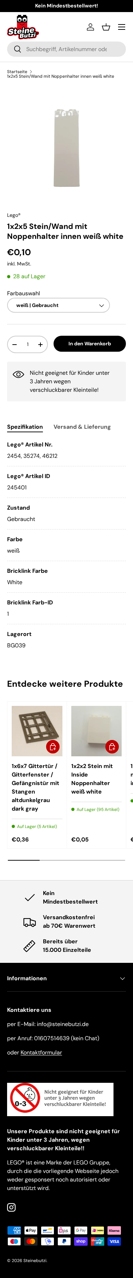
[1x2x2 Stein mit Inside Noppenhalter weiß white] (96, 731)
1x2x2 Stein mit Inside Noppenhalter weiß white (92, 778)
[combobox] (66, 49)
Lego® (14, 215)
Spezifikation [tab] (25, 426)
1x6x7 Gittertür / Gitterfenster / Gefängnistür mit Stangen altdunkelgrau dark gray (35, 787)
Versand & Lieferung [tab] (82, 426)
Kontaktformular (41, 1052)
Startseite (17, 72)
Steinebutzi (34, 1260)
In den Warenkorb (89, 343)
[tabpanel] (66, 545)
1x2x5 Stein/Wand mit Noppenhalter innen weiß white (60, 76)
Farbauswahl (23, 293)
